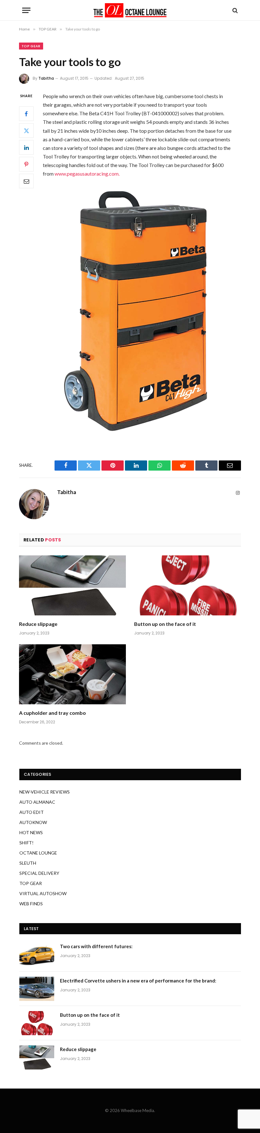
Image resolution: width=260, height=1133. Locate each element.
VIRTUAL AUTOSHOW (43, 893)
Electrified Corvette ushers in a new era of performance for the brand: (138, 980)
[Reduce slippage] (72, 585)
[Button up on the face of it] (187, 585)
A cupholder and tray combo (52, 713)
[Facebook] (26, 113)
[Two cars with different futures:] (36, 954)
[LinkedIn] (26, 147)
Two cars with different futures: (96, 946)
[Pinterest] (26, 164)
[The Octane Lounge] (130, 10)
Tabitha (46, 78)
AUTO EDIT (31, 812)
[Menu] (26, 10)
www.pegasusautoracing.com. (87, 174)
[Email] (26, 181)
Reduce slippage (38, 624)
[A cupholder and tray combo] (72, 674)
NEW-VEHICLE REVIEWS (44, 791)
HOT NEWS (31, 832)
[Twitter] (26, 130)
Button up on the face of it (165, 624)
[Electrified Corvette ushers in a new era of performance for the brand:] (36, 989)
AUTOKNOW (33, 822)
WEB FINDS (31, 903)
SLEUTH (27, 863)
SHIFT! (26, 842)
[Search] (234, 10)
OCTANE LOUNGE (38, 852)
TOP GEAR (31, 46)
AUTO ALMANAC (37, 802)
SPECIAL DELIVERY (39, 873)
